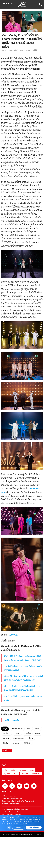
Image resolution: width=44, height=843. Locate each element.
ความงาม (22, 770)
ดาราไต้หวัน (6, 733)
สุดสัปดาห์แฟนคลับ (11, 720)
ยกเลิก (18, 827)
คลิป (5, 770)
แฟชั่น (13, 770)
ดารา (32, 770)
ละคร (15, 774)
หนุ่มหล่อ (7, 774)
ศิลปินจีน (5, 743)
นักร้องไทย (27, 733)
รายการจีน (6, 738)
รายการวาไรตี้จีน (18, 738)
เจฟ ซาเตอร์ (15, 743)
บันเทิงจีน (37, 733)
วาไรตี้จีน (30, 738)
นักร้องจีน (17, 733)
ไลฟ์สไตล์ (25, 774)
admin (16, 50)
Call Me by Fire (17, 729)
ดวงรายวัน (36, 774)
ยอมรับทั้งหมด (33, 827)
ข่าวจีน (29, 729)
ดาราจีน (37, 729)
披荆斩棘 (13, 635)
